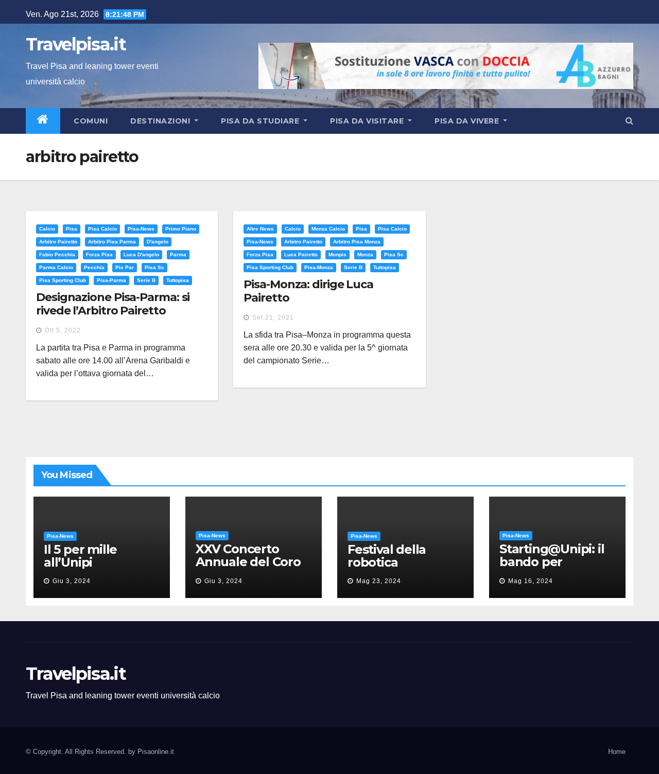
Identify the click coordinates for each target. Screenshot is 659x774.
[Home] (43, 121)
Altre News (260, 229)
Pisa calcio (102, 229)
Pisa (71, 229)
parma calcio (56, 267)
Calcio (47, 229)
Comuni (90, 121)
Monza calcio (328, 229)
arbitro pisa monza (356, 241)
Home (617, 751)
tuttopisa (177, 280)
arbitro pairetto (58, 241)
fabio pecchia (57, 254)
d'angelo (157, 241)
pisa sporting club (62, 280)
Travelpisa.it (76, 44)
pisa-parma (111, 280)
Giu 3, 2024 (72, 581)
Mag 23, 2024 (378, 581)
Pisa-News (141, 229)
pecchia (94, 267)
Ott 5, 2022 (63, 330)
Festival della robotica (387, 556)
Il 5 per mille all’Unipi (80, 556)
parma (178, 254)
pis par (124, 267)
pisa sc (154, 267)
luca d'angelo (141, 254)
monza (365, 254)
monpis (337, 254)
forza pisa (99, 254)
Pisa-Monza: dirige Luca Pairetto (308, 291)
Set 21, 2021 (273, 317)
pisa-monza (318, 267)
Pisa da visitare (368, 121)
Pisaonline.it (155, 751)
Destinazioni (161, 121)
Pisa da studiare (261, 121)
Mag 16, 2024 (530, 581)
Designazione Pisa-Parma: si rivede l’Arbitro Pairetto (112, 304)
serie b (146, 280)
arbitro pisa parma (112, 241)
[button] (629, 120)
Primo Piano (180, 229)
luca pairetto (301, 254)
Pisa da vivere (468, 121)
